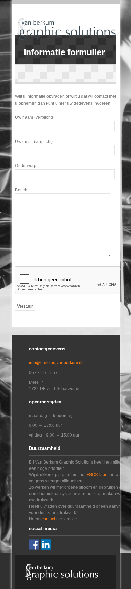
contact (48, 518)
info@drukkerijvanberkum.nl (55, 362)
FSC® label (98, 474)
